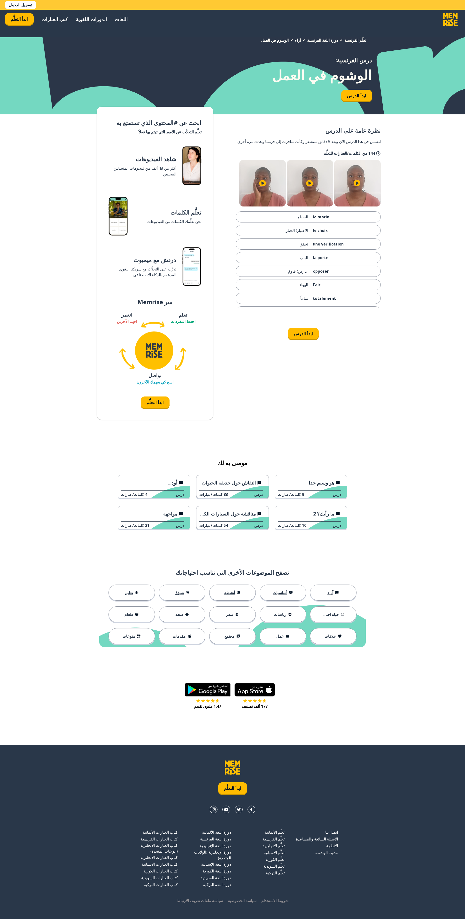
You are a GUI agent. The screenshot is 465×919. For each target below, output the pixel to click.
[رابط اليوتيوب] (226, 809)
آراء (298, 40)
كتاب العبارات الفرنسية (159, 839)
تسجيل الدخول (20, 5)
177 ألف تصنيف (255, 706)
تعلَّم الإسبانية (274, 852)
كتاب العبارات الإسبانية (160, 864)
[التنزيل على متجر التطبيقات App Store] (254, 690)
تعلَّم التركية (275, 873)
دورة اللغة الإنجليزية (215, 845)
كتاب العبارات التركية (161, 884)
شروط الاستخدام (274, 900)
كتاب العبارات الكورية (160, 871)
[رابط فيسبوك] (251, 809)
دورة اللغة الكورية (217, 871)
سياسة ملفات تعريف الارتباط (200, 900)
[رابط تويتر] (239, 809)
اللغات (121, 19)
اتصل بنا (331, 832)
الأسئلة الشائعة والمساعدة (317, 839)
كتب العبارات (54, 19)
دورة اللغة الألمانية (216, 832)
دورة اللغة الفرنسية (322, 40)
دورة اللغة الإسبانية (216, 864)
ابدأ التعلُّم (19, 19)
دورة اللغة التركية (217, 884)
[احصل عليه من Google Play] (208, 690)
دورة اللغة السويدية (216, 877)
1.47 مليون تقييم (207, 706)
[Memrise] (450, 19)
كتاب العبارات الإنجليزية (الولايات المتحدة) (159, 848)
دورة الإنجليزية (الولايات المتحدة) (212, 855)
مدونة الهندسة (326, 852)
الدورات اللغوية (91, 19)
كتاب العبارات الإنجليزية (159, 857)
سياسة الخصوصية (242, 900)
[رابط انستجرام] (213, 809)
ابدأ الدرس (356, 95)
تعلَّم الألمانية (275, 832)
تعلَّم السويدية (274, 866)
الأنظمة (332, 845)
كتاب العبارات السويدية (159, 877)
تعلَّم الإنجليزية (274, 845)
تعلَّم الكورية (275, 859)
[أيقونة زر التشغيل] (357, 183)
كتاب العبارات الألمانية (160, 832)
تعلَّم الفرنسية (355, 40)
